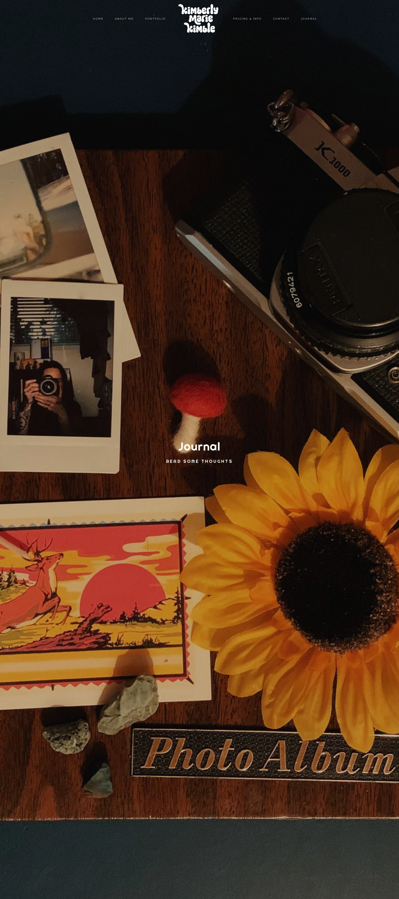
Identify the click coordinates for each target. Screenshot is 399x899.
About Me (124, 18)
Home (98, 18)
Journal (309, 18)
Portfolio (155, 18)
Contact (281, 18)
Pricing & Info (247, 18)
